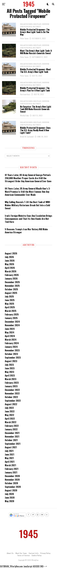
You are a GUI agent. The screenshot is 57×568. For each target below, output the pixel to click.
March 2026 (10, 271)
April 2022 (10, 418)
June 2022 (10, 411)
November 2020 (12, 479)
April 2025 (10, 307)
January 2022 (11, 429)
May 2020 (9, 501)
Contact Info (33, 553)
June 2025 (10, 300)
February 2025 (12, 314)
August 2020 (11, 490)
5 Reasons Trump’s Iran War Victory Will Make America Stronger (26, 231)
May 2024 (9, 332)
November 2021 (12, 436)
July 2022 (9, 407)
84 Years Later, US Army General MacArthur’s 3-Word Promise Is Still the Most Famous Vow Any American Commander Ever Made (27, 191)
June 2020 (10, 497)
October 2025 (11, 289)
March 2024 (10, 339)
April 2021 (10, 461)
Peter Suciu (24, 38)
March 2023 (10, 379)
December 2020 (12, 476)
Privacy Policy (45, 553)
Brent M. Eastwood (27, 136)
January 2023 (11, 386)
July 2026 (9, 257)
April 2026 (10, 267)
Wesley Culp (24, 115)
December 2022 (12, 390)
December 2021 (12, 433)
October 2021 (11, 440)
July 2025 (9, 296)
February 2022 (12, 425)
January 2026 (11, 278)
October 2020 (11, 483)
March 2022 (10, 422)
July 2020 (9, 494)
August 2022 (11, 404)
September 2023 (13, 357)
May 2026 (9, 264)
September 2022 (13, 400)
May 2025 (9, 303)
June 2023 (10, 368)
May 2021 (9, 458)
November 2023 (12, 350)
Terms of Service (23, 555)
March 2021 (10, 465)
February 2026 (12, 275)
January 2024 (11, 346)
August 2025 (11, 293)
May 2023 (9, 372)
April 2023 (10, 375)
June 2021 (9, 454)
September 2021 (12, 443)
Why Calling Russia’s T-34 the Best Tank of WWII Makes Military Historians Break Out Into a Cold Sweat (27, 205)
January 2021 (11, 472)
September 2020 (13, 486)
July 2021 (9, 451)
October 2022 (11, 397)
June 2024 (10, 328)
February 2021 (11, 469)
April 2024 (10, 336)
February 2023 (12, 382)
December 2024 (12, 321)
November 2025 (12, 285)
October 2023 (11, 354)
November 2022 (12, 393)
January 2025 (11, 318)
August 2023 (11, 361)
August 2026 (11, 253)
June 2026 (10, 260)
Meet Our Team (21, 553)
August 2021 (11, 447)
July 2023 (9, 364)
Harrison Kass (25, 94)
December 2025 (12, 282)
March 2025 (10, 311)
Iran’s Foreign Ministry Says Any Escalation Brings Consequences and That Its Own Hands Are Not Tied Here (28, 219)
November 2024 (12, 325)
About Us (10, 553)
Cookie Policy (36, 555)
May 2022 (9, 415)
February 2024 (12, 343)
